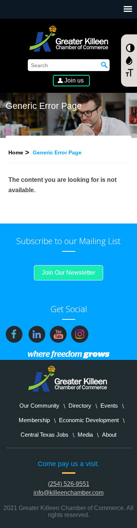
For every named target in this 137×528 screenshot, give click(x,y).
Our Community (39, 405)
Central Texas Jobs (44, 434)
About (109, 434)
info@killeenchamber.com (68, 492)
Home (15, 152)
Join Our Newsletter (68, 272)
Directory (79, 405)
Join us (74, 80)
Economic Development (89, 420)
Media (85, 434)
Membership (34, 420)
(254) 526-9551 (68, 484)
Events (109, 405)
